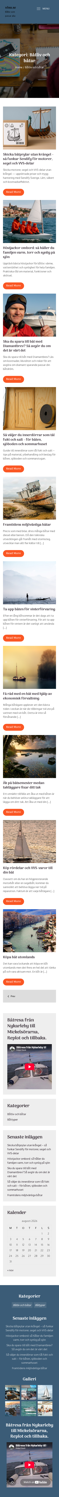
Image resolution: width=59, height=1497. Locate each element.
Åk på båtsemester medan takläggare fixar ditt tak (23, 785)
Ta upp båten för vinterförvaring (29, 609)
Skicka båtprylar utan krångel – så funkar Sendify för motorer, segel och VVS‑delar (28, 159)
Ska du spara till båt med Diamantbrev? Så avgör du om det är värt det (27, 346)
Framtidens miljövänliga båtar (27, 525)
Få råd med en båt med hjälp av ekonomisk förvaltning (27, 696)
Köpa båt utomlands (19, 957)
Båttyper (12, 1119)
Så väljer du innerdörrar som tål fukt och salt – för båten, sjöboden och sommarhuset (29, 439)
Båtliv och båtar (16, 1114)
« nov (10, 1270)
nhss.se (10, 7)
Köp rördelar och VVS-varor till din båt (28, 870)
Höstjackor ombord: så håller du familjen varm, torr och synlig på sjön (29, 252)
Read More (13, 192)
